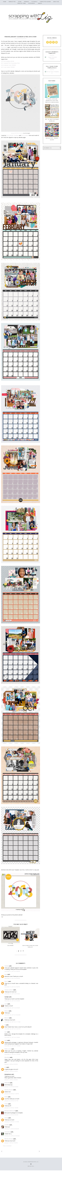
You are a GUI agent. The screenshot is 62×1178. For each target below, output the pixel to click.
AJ (5, 1025)
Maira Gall (31, 1166)
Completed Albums (45, 1)
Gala (6, 1040)
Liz (5, 1067)
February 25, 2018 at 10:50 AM (12, 1136)
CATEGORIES (31, 3)
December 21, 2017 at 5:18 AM (12, 1037)
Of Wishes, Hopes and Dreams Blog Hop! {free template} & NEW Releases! (52, 100)
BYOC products (25, 135)
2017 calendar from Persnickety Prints (10, 63)
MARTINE (7, 1082)
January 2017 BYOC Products (17, 133)
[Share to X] (18, 951)
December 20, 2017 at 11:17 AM (12, 1022)
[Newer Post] (1, 1151)
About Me (56, 1)
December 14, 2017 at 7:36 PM (12, 987)
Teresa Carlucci (9, 990)
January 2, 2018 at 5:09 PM (11, 1064)
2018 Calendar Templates (12, 135)
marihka (7, 1125)
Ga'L (6, 1032)
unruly (6, 1117)
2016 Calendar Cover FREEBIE (8, 65)
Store (19, 1)
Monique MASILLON (10, 1110)
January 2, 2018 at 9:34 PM (11, 1071)
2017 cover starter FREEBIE (8, 67)
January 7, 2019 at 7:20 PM (11, 1143)
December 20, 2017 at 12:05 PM (12, 1029)
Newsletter (12, 1)
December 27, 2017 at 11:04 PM (12, 1054)
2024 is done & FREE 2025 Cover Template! (30, 946)
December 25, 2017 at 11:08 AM (12, 1046)
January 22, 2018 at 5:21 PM (11, 1100)
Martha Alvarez (9, 1089)
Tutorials (34, 1)
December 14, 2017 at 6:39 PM (12, 978)
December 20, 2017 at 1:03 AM (12, 1001)
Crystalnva (7, 1132)
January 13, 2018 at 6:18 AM (11, 1086)
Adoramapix (4, 47)
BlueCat (7, 1018)
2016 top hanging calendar (7, 61)
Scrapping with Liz (33, 1161)
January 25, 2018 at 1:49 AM (11, 1107)
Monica (6, 1011)
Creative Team (21, 3)
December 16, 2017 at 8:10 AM (12, 993)
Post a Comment (7, 1146)
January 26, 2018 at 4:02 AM (11, 1115)
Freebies (26, 1)
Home (4, 1)
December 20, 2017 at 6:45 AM (12, 1008)
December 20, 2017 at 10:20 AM (12, 1015)
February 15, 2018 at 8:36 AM (12, 1128)
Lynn (6, 974)
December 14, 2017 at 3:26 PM (12, 971)
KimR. (6, 1096)
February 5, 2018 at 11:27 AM (12, 1121)
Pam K (6, 981)
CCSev (6, 1104)
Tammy (7, 966)
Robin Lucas (8, 1049)
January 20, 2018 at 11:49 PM (12, 1093)
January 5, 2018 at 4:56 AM (11, 1079)
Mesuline (7, 1057)
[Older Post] (39, 1151)
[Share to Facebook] (21, 951)
